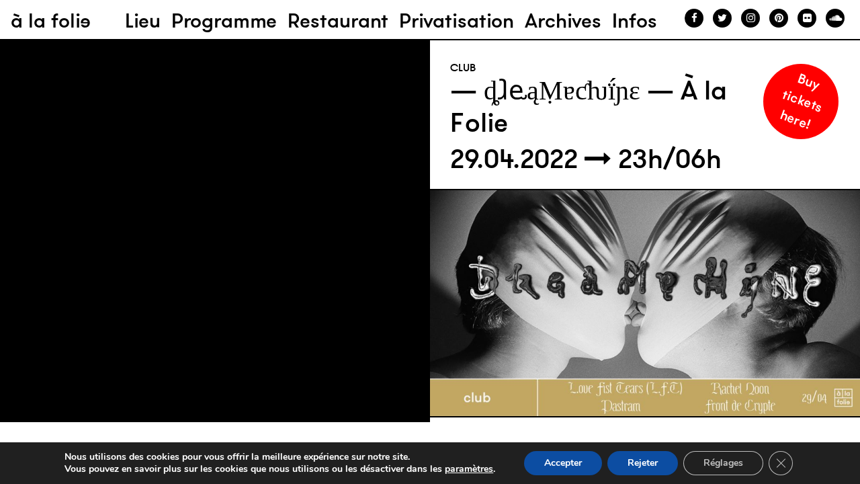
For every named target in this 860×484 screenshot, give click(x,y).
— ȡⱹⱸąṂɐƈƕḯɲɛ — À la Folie (588, 106)
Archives (563, 20)
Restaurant (338, 20)
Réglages (723, 462)
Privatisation (456, 20)
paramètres (469, 469)
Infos (634, 20)
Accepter (563, 462)
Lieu (143, 20)
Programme (224, 20)
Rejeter (643, 462)
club (463, 67)
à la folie (51, 20)
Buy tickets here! (801, 100)
